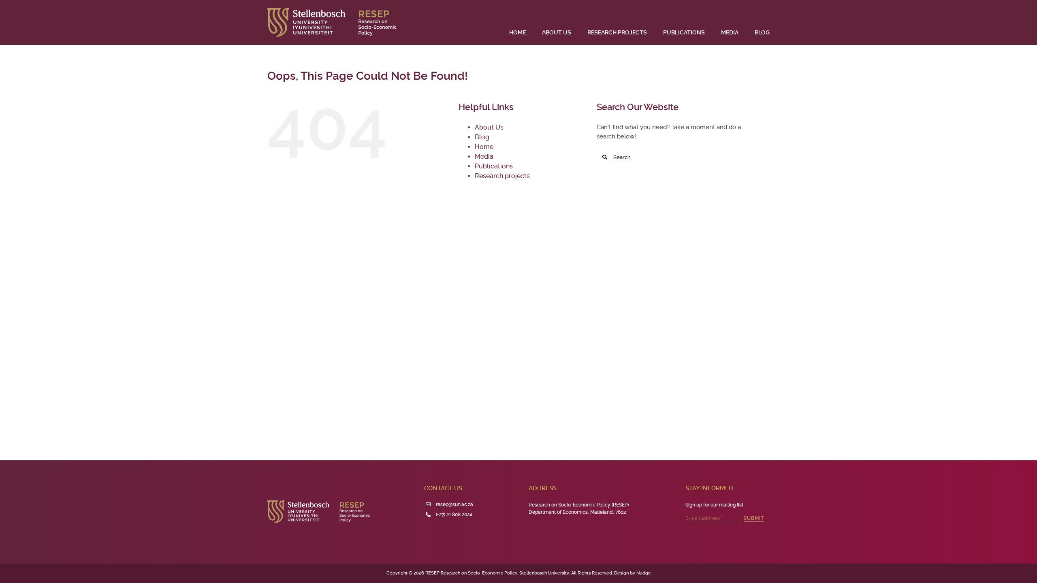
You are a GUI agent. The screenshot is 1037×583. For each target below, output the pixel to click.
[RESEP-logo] (332, 11)
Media (484, 156)
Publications (494, 166)
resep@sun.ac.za (454, 504)
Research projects (502, 176)
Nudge (643, 573)
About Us (489, 127)
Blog (482, 137)
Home (484, 147)
